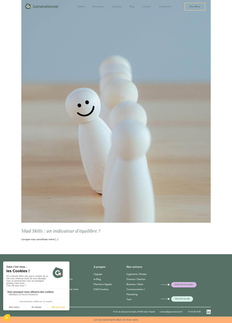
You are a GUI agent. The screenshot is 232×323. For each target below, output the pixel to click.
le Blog (97, 279)
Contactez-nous (69, 289)
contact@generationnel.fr (171, 312)
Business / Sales (134, 284)
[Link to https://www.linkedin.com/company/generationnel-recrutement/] (209, 312)
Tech (129, 299)
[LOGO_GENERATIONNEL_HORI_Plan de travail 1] (42, 2)
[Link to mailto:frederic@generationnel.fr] (162, 285)
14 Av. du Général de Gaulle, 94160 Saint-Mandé (134, 312)
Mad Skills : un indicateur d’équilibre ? (60, 230)
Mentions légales (103, 284)
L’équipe (98, 274)
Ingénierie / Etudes (136, 274)
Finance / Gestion (136, 279)
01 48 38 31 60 (194, 312)
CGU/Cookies (101, 289)
